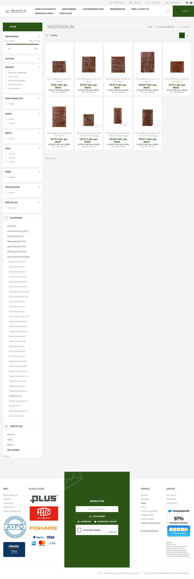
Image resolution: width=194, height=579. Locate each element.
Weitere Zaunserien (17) (18, 401)
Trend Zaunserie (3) (17, 386)
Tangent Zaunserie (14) (18, 376)
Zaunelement (14, 88)
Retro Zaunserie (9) (16, 346)
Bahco (10, 445)
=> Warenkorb (53, 63)
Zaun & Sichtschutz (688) (18, 257)
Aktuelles (145, 499)
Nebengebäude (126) (16, 241)
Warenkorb (171, 499)
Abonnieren (86, 522)
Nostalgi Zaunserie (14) (18, 331)
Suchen (144, 495)
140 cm (12, 158)
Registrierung (119, 3)
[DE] (187, 2)
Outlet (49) (11, 226)
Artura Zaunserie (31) (17, 262)
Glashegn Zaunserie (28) (19, 292)
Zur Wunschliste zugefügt (59, 63)
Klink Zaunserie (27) (17, 302)
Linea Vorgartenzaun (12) (19, 316)
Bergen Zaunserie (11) (18, 272)
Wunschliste (171, 503)
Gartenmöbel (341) (15, 236)
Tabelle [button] (182, 35)
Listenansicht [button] (188, 35)
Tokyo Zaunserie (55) (17, 381)
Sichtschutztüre (16, 84)
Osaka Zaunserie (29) (17, 336)
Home (149, 27)
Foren (143, 507)
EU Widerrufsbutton (149, 531)
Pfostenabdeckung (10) (18, 411)
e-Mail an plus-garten (150, 523)
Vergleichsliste (175, 3)
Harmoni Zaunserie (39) (18, 297)
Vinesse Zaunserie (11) (18, 391)
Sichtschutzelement (17, 80)
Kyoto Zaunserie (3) (17, 306)
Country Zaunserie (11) (18, 277)
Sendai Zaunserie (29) (18, 361)
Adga (9, 439)
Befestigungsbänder (18, 72)
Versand (7, 499)
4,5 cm (11, 138)
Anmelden (137, 3)
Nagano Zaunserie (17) (18, 321)
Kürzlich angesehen (149, 511)
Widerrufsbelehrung (12, 511)
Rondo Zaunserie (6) (17, 351)
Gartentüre (13, 76)
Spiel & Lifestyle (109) (16, 246)
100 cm (12, 154)
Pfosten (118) (14, 406)
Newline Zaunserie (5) (18, 326)
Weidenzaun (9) (15, 396)
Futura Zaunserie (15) (17, 287)
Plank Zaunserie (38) (17, 341)
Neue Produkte (147, 519)
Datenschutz (8, 507)
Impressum (8, 503)
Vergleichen (65, 63)
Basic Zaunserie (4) (17, 267)
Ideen (143, 503)
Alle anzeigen (13, 450)
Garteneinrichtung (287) (17, 231)
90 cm (11, 119)
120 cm (12, 123)
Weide (11, 104)
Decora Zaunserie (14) (18, 282)
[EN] (191, 2)
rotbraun (12, 177)
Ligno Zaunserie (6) (16, 311)
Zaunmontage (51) (16, 416)
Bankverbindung (10, 495)
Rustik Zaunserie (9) (17, 356)
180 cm (12, 162)
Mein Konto (171, 495)
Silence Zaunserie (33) (18, 366)
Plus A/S (12, 208)
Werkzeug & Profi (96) (16, 251)
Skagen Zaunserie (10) (18, 371)
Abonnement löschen (106, 522)
